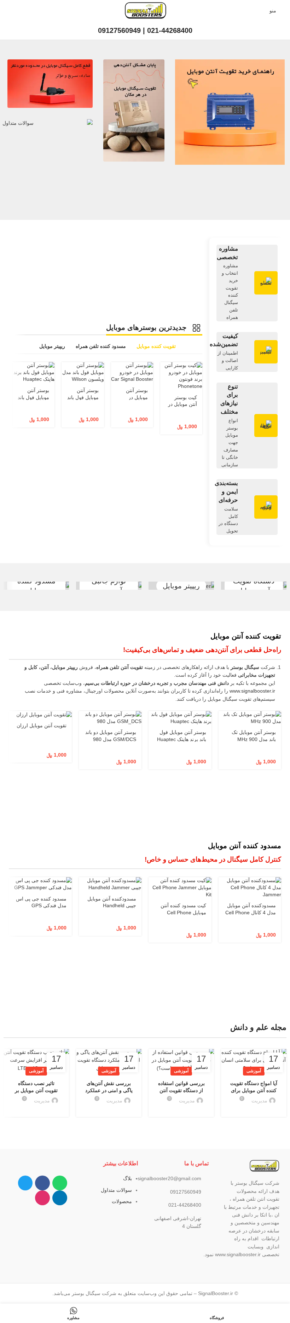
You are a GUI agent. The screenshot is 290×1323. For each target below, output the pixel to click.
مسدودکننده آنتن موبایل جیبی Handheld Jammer (111, 905)
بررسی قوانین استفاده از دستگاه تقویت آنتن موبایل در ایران (181, 1090)
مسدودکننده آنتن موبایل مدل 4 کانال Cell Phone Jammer (250, 912)
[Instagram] (42, 1197)
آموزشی (253, 1070)
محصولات (122, 1201)
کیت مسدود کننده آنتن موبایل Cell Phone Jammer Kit (183, 912)
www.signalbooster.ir (252, 691)
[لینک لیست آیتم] (180, 1178)
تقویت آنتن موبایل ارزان (41, 725)
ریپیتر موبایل (181, 586)
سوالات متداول (116, 1190)
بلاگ (127, 1178)
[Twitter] (25, 1183)
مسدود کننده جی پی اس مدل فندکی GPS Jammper (41, 905)
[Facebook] (42, 1183)
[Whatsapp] (59, 1183)
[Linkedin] (59, 1197)
